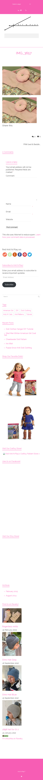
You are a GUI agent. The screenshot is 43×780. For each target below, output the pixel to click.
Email (8, 212)
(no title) (9, 343)
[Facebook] (20, 254)
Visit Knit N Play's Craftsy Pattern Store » (22, 454)
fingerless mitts (10, 626)
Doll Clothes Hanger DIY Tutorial (19, 329)
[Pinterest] (25, 254)
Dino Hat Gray (9, 659)
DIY (17, 310)
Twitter (18, 9)
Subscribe (9, 285)
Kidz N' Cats (7, 314)
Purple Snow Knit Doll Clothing (19, 348)
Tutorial (29, 314)
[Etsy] (15, 254)
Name (8, 204)
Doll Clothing (26, 310)
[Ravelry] (10, 254)
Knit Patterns (19, 314)
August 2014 (11, 596)
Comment (10, 176)
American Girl (8, 310)
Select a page (16, 4)
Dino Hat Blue (9, 694)
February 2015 (12, 591)
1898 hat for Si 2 (10, 729)
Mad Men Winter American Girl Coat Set (20, 334)
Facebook (21, 9)
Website (9, 219)
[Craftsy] (5, 254)
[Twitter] (30, 254)
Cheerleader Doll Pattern (16, 339)
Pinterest (25, 9)
